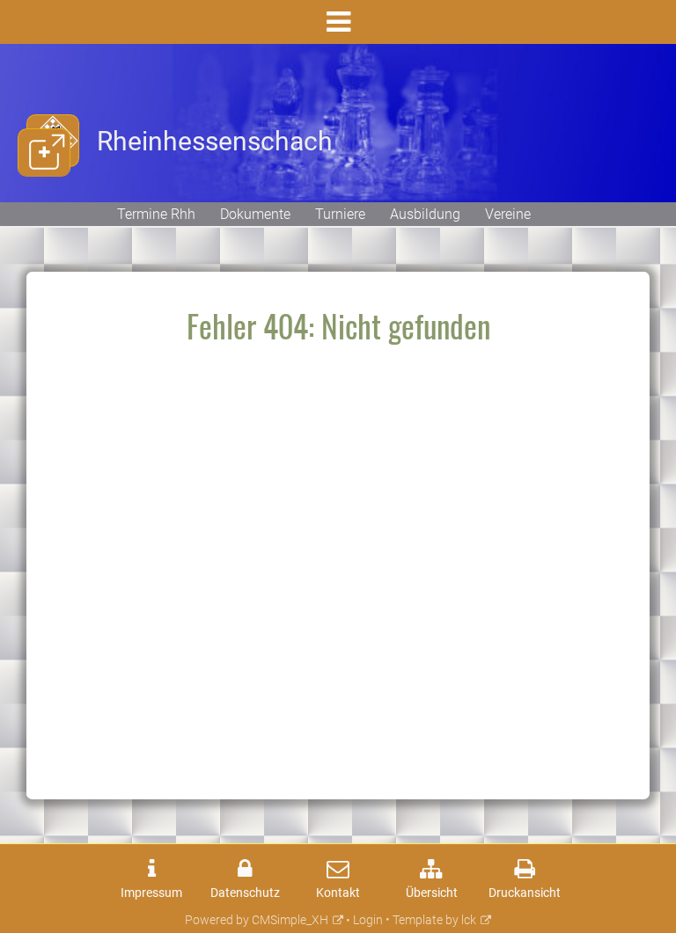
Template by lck (434, 920)
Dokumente (255, 214)
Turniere (340, 214)
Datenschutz (245, 893)
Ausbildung (425, 214)
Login (368, 920)
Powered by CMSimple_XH (256, 920)
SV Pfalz (44, 188)
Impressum (151, 893)
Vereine (508, 214)
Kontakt (338, 893)
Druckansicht (525, 893)
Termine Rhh (156, 214)
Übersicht (432, 893)
